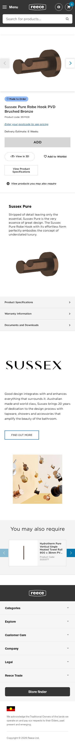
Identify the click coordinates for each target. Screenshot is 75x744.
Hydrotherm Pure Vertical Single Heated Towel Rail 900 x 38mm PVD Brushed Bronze (51, 548)
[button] (70, 63)
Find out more (21, 435)
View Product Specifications (21, 170)
